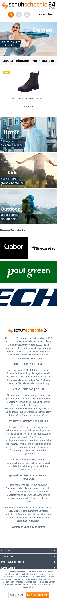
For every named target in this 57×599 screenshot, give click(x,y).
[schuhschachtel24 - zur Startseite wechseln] (28, 5)
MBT (37, 469)
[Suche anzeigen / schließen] (11, 15)
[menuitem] (2, 14)
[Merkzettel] (19, 15)
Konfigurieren (37, 594)
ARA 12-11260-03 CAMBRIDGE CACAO (28, 98)
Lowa (42, 405)
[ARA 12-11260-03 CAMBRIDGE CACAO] (28, 81)
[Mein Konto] (27, 15)
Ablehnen (16, 594)
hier (32, 587)
